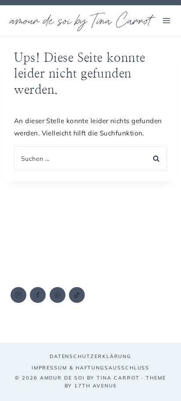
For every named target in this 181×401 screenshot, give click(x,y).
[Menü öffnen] (166, 20)
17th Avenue (95, 386)
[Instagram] (18, 295)
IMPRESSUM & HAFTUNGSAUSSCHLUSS (91, 368)
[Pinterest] (57, 295)
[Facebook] (38, 295)
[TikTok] (77, 295)
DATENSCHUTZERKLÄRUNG (90, 356)
